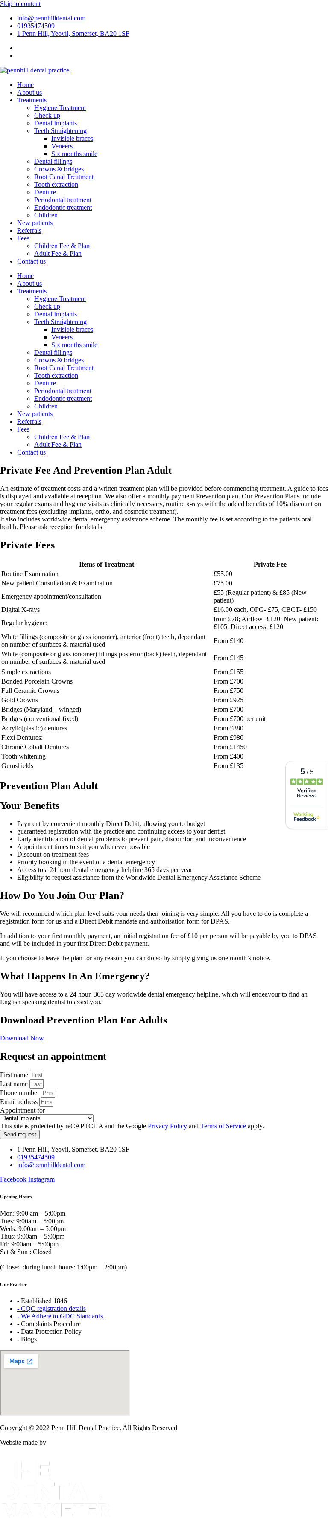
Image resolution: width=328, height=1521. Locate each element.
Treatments (32, 100)
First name (15, 1074)
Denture (45, 192)
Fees (23, 238)
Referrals (29, 230)
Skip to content (20, 3)
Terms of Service (223, 1126)
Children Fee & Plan (62, 245)
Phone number (20, 1092)
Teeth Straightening (60, 130)
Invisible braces (72, 138)
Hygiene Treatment (60, 107)
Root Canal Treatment (64, 176)
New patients (35, 222)
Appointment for (22, 1110)
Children (46, 215)
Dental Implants (55, 123)
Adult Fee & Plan (58, 253)
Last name (14, 1083)
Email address (19, 1101)
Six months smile (74, 153)
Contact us (31, 261)
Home (25, 84)
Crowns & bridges (59, 169)
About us (29, 92)
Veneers (62, 146)
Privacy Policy (167, 1126)
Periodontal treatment (62, 199)
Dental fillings (53, 161)
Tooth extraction (56, 184)
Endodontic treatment (63, 207)
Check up (47, 115)
